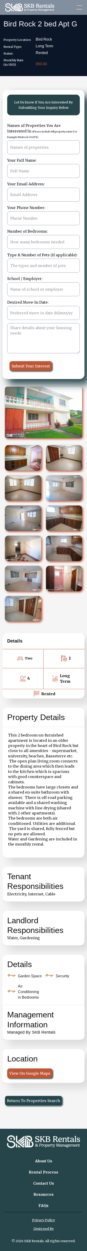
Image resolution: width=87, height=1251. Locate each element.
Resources (43, 1194)
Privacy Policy (43, 1220)
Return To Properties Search (33, 1100)
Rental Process (43, 1172)
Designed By (43, 1229)
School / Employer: (24, 278)
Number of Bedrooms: (27, 231)
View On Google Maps (29, 1073)
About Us (43, 1161)
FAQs (43, 1205)
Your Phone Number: (26, 207)
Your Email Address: (26, 184)
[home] (29, 7)
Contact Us (43, 1183)
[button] (78, 7)
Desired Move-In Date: (27, 302)
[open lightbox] (23, 458)
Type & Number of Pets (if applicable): (42, 255)
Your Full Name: (22, 160)
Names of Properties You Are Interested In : (42, 131)
